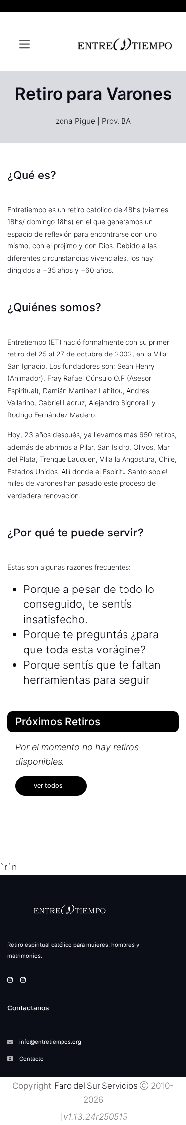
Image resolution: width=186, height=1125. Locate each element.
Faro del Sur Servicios (95, 1085)
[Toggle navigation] (24, 44)
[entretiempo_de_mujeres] (10, 980)
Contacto (31, 1058)
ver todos (48, 785)
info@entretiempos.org (50, 1041)
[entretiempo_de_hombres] (23, 980)
